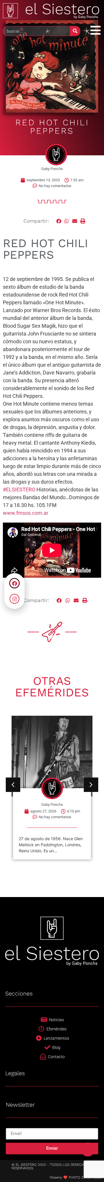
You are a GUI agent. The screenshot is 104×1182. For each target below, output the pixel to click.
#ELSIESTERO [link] (19, 489)
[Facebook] (14, 583)
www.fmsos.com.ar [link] (25, 513)
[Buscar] (75, 31)
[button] (59, 221)
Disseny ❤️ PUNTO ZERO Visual (75, 1177)
